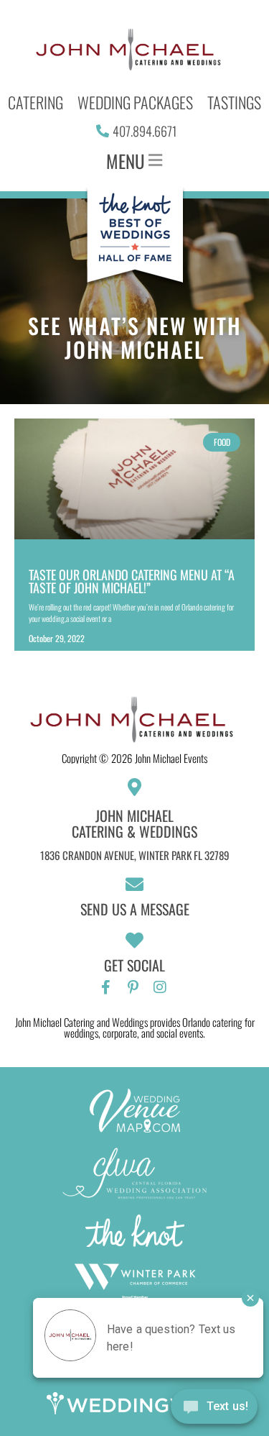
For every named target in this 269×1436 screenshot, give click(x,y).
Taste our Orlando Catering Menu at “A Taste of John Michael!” (132, 581)
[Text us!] (214, 1408)
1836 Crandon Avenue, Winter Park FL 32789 (135, 855)
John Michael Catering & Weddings (134, 823)
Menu (125, 160)
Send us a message (134, 909)
